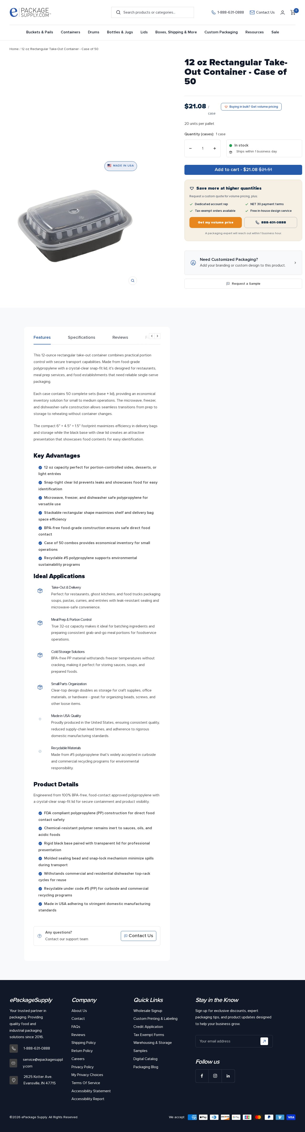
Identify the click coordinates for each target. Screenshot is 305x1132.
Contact (78, 1018)
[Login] (282, 12)
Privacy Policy (82, 1067)
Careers (78, 1058)
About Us (79, 1010)
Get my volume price (216, 222)
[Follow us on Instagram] (215, 1075)
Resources (254, 32)
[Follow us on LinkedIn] (228, 1075)
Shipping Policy (83, 1042)
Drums (93, 32)
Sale (275, 32)
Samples (140, 1050)
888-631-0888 (273, 222)
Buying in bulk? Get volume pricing (253, 107)
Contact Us (265, 12)
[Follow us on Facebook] (201, 1075)
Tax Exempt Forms (148, 1034)
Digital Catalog (145, 1058)
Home (14, 49)
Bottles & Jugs (120, 32)
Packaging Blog (145, 1067)
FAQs (150, 337)
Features (42, 337)
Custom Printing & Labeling (155, 1018)
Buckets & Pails (39, 32)
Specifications (81, 337)
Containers (70, 32)
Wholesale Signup (147, 1010)
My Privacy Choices (87, 1074)
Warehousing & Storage (152, 1042)
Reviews (120, 337)
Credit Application (148, 1026)
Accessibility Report (87, 1099)
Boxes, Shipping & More (176, 32)
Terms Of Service (85, 1083)
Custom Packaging (221, 32)
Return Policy (82, 1050)
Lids (144, 32)
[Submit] (264, 1041)
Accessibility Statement (91, 1091)
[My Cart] (292, 12)
